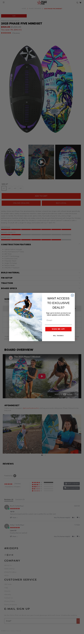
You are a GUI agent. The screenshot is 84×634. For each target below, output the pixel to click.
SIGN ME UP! (58, 329)
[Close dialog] (72, 295)
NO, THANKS (58, 335)
